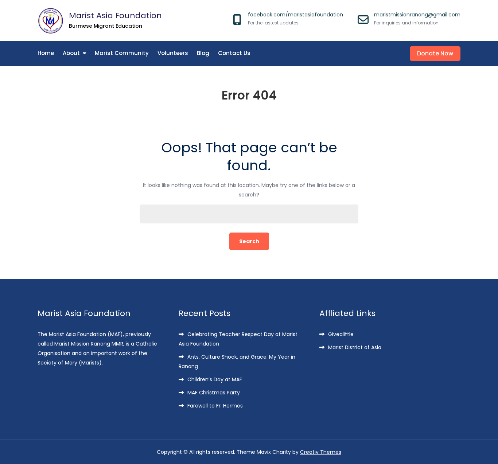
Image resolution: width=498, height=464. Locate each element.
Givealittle (341, 334)
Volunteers (172, 53)
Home (46, 53)
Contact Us (234, 53)
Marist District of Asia (354, 347)
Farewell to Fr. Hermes (215, 405)
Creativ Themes (320, 452)
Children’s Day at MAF (214, 379)
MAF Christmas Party (213, 392)
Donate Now (435, 53)
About (71, 53)
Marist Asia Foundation (115, 15)
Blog (203, 53)
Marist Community (122, 53)
